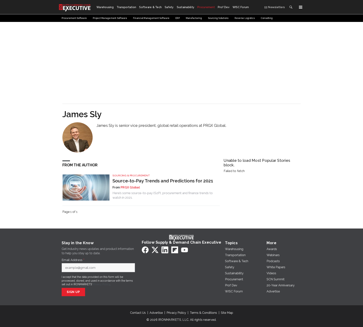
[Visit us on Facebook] (145, 249)
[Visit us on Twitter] (155, 249)
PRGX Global (130, 187)
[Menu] (300, 7)
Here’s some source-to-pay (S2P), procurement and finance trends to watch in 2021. (162, 195)
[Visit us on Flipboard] (174, 249)
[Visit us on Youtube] (184, 249)
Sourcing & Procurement (131, 175)
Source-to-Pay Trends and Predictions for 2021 (162, 181)
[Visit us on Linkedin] (164, 249)
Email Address (73, 260)
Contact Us (138, 313)
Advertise (156, 313)
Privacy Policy (101, 284)
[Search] (291, 7)
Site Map (227, 313)
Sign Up (73, 292)
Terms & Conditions (203, 313)
